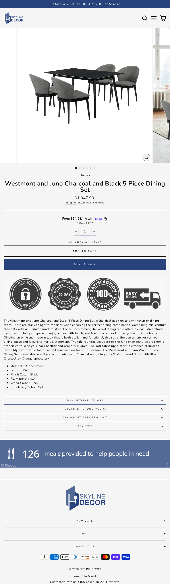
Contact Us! (85, 546)
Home (84, 175)
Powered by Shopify (85, 576)
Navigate (85, 520)
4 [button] (87, 168)
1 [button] (76, 168)
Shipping (71, 202)
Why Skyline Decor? (85, 400)
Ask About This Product (85, 417)
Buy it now (85, 264)
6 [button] (94, 168)
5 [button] (91, 168)
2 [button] (80, 168)
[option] (85, 4)
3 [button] (84, 168)
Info (85, 533)
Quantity (85, 223)
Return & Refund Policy (85, 408)
